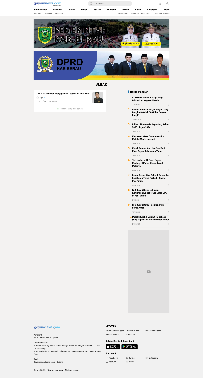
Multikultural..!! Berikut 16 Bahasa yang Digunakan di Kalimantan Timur (150, 218)
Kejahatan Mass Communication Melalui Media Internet (148, 138)
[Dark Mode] (167, 3)
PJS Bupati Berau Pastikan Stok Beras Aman (148, 206)
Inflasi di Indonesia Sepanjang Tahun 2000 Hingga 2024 (150, 126)
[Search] (91, 3)
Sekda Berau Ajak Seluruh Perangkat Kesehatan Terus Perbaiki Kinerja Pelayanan (150, 178)
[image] (97, 97)
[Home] (160, 3)
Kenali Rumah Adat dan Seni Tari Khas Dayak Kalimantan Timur (148, 150)
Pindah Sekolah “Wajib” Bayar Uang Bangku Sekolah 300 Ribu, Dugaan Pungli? (150, 112)
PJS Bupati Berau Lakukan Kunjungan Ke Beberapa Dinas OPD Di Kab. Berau (149, 193)
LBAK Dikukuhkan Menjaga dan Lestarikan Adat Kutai (63, 93)
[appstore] (113, 346)
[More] (89, 101)
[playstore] (129, 346)
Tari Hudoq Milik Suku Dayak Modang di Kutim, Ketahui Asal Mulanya (147, 163)
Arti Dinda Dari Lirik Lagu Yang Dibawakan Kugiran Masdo (147, 99)
